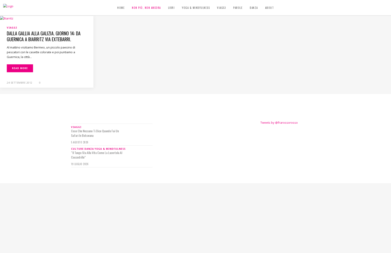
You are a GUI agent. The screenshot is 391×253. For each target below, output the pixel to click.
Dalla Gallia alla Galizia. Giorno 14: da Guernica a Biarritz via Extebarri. (44, 36)
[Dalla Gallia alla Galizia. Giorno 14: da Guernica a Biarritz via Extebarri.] (6, 18)
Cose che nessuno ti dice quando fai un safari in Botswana (95, 133)
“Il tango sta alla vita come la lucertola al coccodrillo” (96, 154)
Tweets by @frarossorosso (279, 122)
